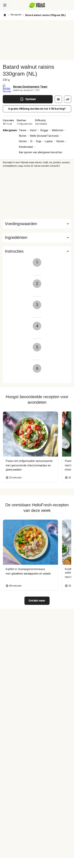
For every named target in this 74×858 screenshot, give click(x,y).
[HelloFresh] (37, 5)
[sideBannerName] (37, 193)
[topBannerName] (37, 26)
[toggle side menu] (5, 5)
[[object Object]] (58, 99)
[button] (37, 237)
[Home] (5, 15)
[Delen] (67, 99)
